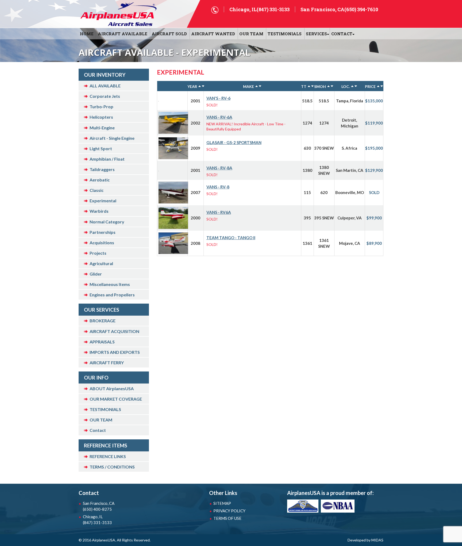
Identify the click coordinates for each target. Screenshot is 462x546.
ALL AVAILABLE (105, 85)
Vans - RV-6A (219, 117)
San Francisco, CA (98, 506)
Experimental (103, 200)
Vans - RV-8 (217, 186)
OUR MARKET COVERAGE (116, 398)
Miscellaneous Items (110, 284)
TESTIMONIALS (105, 409)
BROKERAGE (103, 320)
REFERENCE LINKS (108, 456)
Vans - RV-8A (219, 167)
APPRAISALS (102, 341)
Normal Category (107, 221)
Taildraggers (102, 169)
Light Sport (101, 148)
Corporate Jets (105, 96)
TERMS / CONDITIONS (112, 466)
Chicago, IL (97, 519)
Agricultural (101, 263)
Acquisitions (102, 242)
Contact (98, 430)
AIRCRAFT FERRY (107, 362)
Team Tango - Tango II (230, 237)
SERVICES (316, 33)
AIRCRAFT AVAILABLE (122, 33)
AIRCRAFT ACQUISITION (114, 331)
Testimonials (285, 33)
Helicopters (101, 116)
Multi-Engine (102, 127)
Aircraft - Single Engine (112, 138)
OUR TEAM (251, 33)
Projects (98, 252)
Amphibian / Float (107, 158)
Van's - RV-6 (218, 98)
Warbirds (99, 211)
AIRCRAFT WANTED (213, 33)
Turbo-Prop (101, 106)
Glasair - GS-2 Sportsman (233, 142)
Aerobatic (100, 179)
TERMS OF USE (227, 518)
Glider (96, 273)
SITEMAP (222, 503)
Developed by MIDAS (365, 540)
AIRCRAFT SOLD (169, 33)
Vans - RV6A (218, 212)
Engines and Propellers (112, 294)
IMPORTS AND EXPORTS (115, 352)
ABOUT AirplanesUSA (112, 388)
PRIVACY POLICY (229, 510)
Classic (96, 190)
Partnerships (103, 232)
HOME (87, 33)
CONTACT (341, 33)
